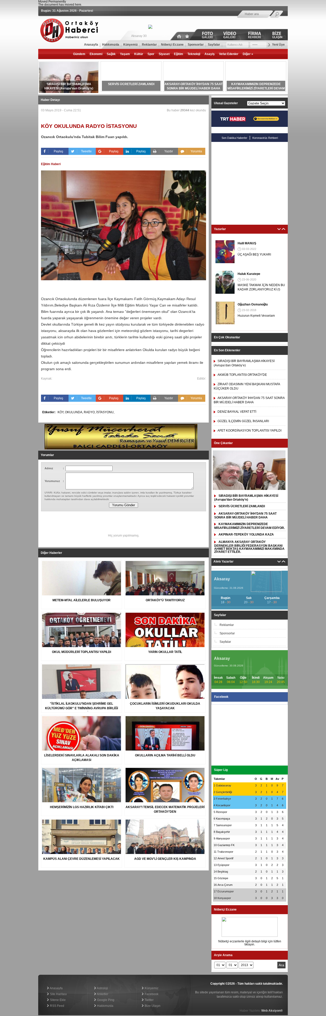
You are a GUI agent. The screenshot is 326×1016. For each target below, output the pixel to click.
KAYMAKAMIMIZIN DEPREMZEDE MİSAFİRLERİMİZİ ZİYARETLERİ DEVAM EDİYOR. (249, 526)
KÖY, (61, 412)
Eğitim (178, 54)
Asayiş (210, 54)
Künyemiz (151, 988)
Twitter (149, 1000)
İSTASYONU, (105, 412)
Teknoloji (193, 54)
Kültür (138, 54)
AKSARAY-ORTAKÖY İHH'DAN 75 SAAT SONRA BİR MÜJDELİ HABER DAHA (245, 515)
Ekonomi (96, 54)
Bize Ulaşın (152, 1006)
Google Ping (105, 1000)
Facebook (151, 994)
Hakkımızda (104, 1006)
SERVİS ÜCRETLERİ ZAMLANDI (242, 506)
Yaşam (125, 54)
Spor (150, 54)
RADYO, (90, 412)
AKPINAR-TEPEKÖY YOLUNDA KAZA (246, 534)
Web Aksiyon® (272, 1010)
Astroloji (102, 988)
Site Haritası (58, 994)
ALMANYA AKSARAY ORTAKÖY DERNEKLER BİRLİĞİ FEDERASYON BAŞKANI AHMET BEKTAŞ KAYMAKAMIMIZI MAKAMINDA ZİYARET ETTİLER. (249, 547)
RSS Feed (56, 1006)
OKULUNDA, (74, 412)
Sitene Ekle (57, 1000)
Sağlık (111, 54)
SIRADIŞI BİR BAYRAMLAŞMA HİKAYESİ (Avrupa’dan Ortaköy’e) (246, 497)
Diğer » (248, 54)
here (78, 4)
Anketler (102, 994)
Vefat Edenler (228, 54)
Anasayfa (56, 988)
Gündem (79, 54)
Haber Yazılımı (48, 973)
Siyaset (164, 54)
